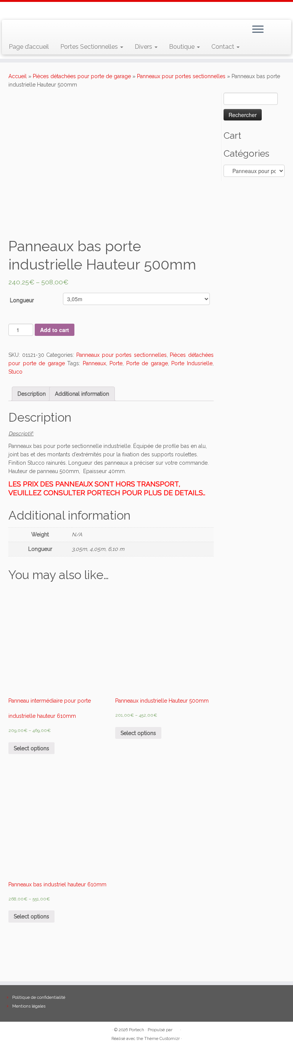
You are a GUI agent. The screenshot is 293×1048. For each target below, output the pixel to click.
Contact (223, 46)
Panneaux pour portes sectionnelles (181, 76)
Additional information (82, 394)
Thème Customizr (162, 1038)
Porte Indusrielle (192, 363)
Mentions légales (28, 1006)
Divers (144, 46)
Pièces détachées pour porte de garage (82, 76)
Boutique (182, 46)
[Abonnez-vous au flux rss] (14, 30)
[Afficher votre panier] (280, 27)
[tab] (32, 394)
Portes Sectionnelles (89, 46)
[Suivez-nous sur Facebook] (36, 30)
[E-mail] (25, 30)
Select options (31, 748)
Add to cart (54, 330)
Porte (115, 363)
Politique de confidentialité (38, 997)
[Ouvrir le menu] (258, 29)
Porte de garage (147, 363)
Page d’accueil (29, 46)
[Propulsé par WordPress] (176, 1028)
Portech (136, 1029)
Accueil (17, 76)
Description (32, 394)
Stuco (15, 372)
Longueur (22, 300)
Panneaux (94, 363)
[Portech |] (146, 10)
